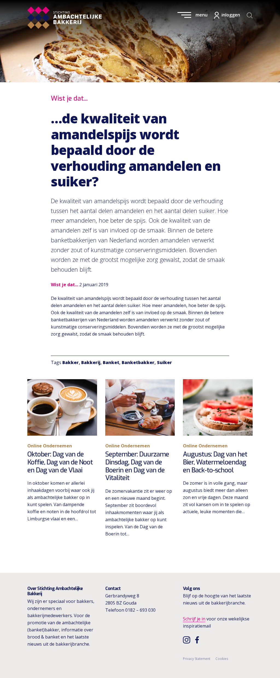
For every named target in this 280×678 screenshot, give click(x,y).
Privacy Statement (196, 658)
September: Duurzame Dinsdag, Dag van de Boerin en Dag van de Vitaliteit (137, 466)
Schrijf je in (194, 619)
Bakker (70, 362)
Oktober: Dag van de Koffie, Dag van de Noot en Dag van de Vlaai (60, 462)
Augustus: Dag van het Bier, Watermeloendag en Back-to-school (215, 462)
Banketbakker (138, 362)
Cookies (221, 658)
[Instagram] (187, 640)
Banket (111, 362)
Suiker (164, 362)
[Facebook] (198, 640)
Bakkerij (90, 362)
